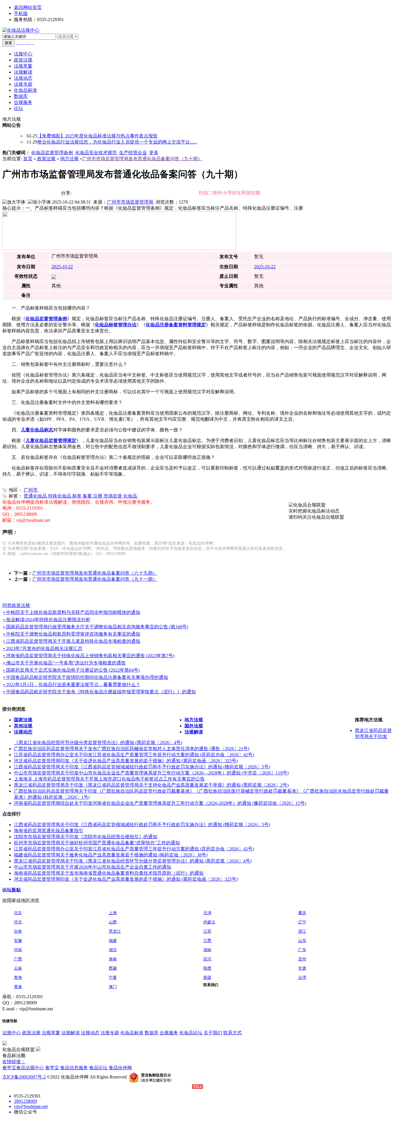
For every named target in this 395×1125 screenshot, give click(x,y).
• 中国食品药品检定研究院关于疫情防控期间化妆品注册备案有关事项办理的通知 (85, 677)
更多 (153, 152)
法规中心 (11, 1032)
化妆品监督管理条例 (52, 152)
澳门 (113, 987)
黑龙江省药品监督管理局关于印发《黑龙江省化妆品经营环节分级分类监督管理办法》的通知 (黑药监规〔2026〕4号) (133, 860)
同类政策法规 (16, 605)
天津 (207, 913)
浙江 (302, 931)
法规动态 (90, 1032)
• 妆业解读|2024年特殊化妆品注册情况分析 (46, 619)
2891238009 (25, 1101)
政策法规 (46, 158)
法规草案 (51, 1032)
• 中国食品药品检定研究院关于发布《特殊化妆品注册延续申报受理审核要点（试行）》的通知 (99, 691)
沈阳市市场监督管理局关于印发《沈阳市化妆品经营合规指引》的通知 (85, 836)
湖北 (113, 950)
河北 (18, 922)
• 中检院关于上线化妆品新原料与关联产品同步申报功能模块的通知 (71, 612)
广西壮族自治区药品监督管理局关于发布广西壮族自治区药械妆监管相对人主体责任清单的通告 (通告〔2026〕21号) (131, 748)
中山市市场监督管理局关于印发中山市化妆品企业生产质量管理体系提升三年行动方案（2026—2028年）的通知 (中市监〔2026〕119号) (151, 772)
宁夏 (113, 977)
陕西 (207, 968)
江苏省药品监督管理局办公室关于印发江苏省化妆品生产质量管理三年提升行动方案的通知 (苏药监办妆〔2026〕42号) (134, 754)
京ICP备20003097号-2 (24, 1076)
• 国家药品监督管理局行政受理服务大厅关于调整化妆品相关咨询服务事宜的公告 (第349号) (95, 626)
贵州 (302, 959)
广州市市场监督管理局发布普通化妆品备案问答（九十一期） (94, 579)
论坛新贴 (11, 889)
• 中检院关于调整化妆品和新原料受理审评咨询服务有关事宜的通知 (71, 634)
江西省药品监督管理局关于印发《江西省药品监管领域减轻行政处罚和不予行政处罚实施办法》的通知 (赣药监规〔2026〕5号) (142, 766)
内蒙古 (209, 922)
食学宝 (9, 1067)
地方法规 (69, 158)
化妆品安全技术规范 (96, 152)
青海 (18, 977)
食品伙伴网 (120, 1067)
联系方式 (232, 1032)
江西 (207, 940)
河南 (18, 950)
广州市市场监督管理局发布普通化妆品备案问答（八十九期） (94, 573)
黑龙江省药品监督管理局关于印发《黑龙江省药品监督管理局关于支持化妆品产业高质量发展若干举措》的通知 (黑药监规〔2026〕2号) (151, 785)
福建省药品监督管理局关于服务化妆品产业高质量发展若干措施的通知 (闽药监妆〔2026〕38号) (111, 854)
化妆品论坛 (190, 1032)
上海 (113, 913)
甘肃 (302, 968)
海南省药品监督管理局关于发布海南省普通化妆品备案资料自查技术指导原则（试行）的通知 (109, 873)
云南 (18, 968)
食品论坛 (98, 1067)
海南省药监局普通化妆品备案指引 (48, 830)
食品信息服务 (74, 1067)
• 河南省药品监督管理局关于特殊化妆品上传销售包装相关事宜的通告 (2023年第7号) (88, 655)
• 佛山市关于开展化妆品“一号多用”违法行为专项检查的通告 (64, 662)
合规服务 (169, 1032)
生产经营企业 (133, 152)
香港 (18, 987)
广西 (18, 959)
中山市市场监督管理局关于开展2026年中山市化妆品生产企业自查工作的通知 (92, 867)
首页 (27, 158)
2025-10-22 (62, 266)
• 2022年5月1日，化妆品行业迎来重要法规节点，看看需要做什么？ (71, 684)
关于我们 (213, 1032)
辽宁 (302, 922)
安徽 (18, 940)
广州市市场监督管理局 (130, 202)
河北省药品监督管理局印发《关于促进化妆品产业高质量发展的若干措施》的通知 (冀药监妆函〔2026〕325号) (126, 760)
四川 (207, 959)
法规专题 (110, 1032)
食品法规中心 (30, 1067)
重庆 (302, 913)
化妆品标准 (131, 1032)
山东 (302, 940)
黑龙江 (115, 931)
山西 (113, 922)
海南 (113, 959)
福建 (113, 940)
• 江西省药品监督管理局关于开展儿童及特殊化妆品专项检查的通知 (71, 641)
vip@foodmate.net (31, 1106)
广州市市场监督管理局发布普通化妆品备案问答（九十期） (142, 158)
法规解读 (70, 1032)
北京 (18, 913)
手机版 (21, 13)
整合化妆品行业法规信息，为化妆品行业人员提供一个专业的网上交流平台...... (117, 141)
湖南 (207, 950)
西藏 (113, 968)
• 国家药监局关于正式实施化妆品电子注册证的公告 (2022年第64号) (71, 670)
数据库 (151, 1032)
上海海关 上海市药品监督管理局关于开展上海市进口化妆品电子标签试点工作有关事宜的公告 (109, 778)
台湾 (302, 977)
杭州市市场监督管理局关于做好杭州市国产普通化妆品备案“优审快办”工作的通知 (97, 842)
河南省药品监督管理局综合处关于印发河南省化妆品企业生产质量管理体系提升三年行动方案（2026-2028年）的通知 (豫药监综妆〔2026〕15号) (160, 803)
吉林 (18, 931)
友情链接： (13, 1061)
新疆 (207, 977)
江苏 (207, 931)
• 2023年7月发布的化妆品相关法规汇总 (42, 648)
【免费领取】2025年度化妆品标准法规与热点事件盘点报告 (97, 135)
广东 (302, 950)
